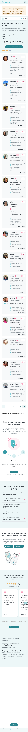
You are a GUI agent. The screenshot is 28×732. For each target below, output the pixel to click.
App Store (9, 546)
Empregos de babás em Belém (10, 638)
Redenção (21, 654)
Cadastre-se (14, 472)
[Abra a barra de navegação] (25, 2)
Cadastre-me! (14, 627)
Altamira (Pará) (10, 656)
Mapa (15, 724)
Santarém (4, 654)
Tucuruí (4, 656)
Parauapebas (17, 652)
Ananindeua (5, 647)
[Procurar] (3, 18)
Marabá (10, 654)
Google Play (19, 546)
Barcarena (12, 647)
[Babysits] (6, 2)
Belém (3, 652)
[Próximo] (24, 406)
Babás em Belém (6, 640)
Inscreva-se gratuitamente (14, 46)
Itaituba (4, 658)
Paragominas (18, 656)
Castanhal (15, 654)
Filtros (24, 18)
